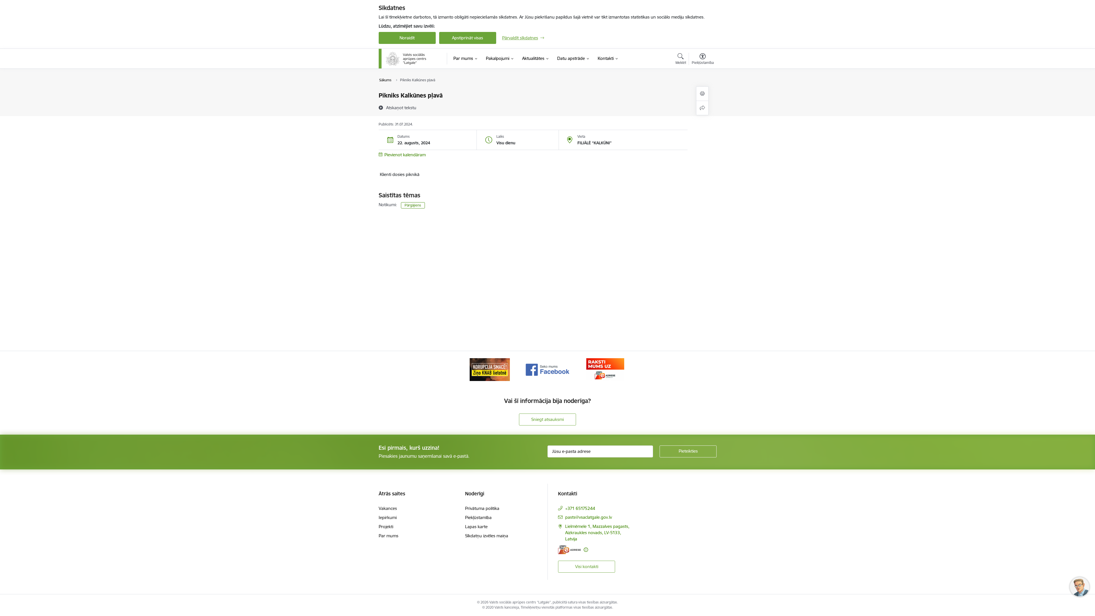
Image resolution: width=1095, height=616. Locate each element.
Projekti (386, 526)
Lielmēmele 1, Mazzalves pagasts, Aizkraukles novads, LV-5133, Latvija (597, 533)
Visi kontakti (586, 566)
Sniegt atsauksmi (547, 419)
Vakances (388, 508)
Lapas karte (476, 526)
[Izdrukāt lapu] (702, 94)
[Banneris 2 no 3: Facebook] (547, 369)
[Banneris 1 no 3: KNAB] (490, 369)
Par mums (388, 535)
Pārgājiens (413, 205)
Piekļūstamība (478, 517)
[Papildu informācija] (586, 550)
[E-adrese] (569, 549)
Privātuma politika (482, 508)
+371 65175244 (580, 508)
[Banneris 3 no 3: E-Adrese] (605, 369)
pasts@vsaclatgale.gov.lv (588, 517)
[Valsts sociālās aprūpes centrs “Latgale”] (406, 59)
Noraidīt (407, 37)
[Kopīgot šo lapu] (702, 108)
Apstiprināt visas (467, 37)
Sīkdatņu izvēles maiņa (486, 535)
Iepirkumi (388, 517)
